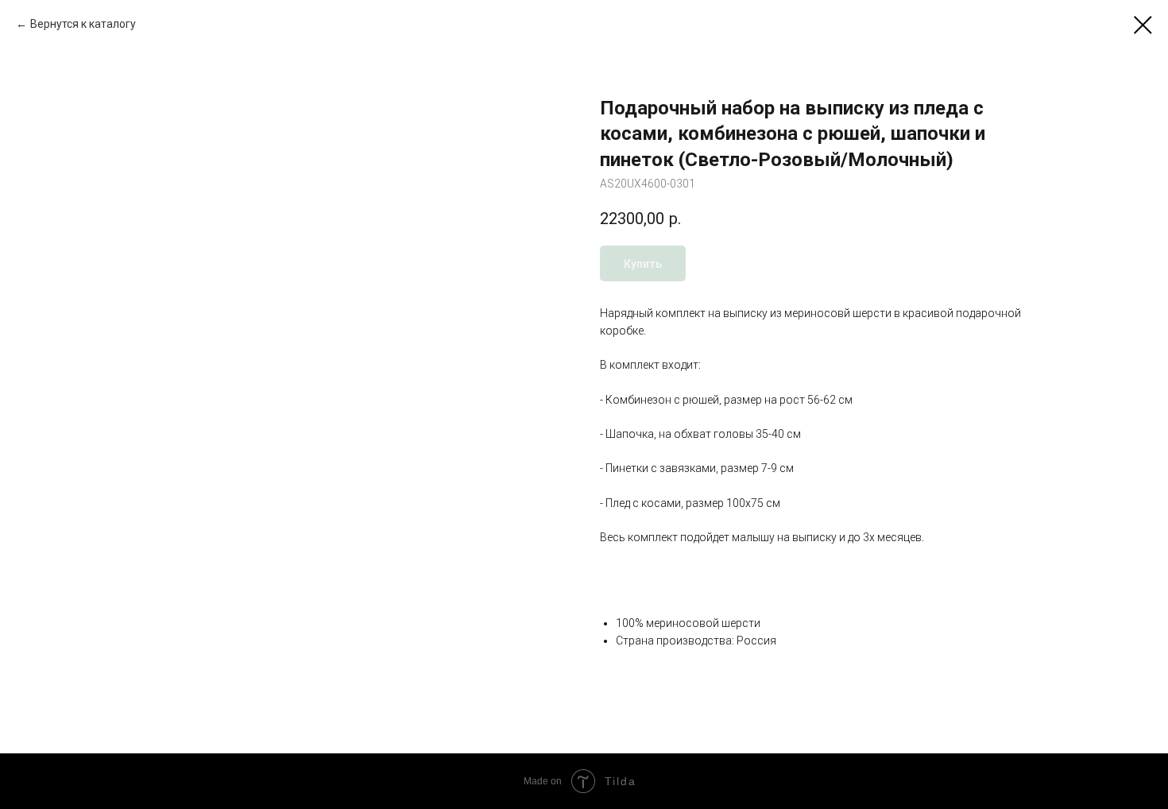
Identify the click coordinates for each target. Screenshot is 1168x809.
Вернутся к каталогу (83, 23)
